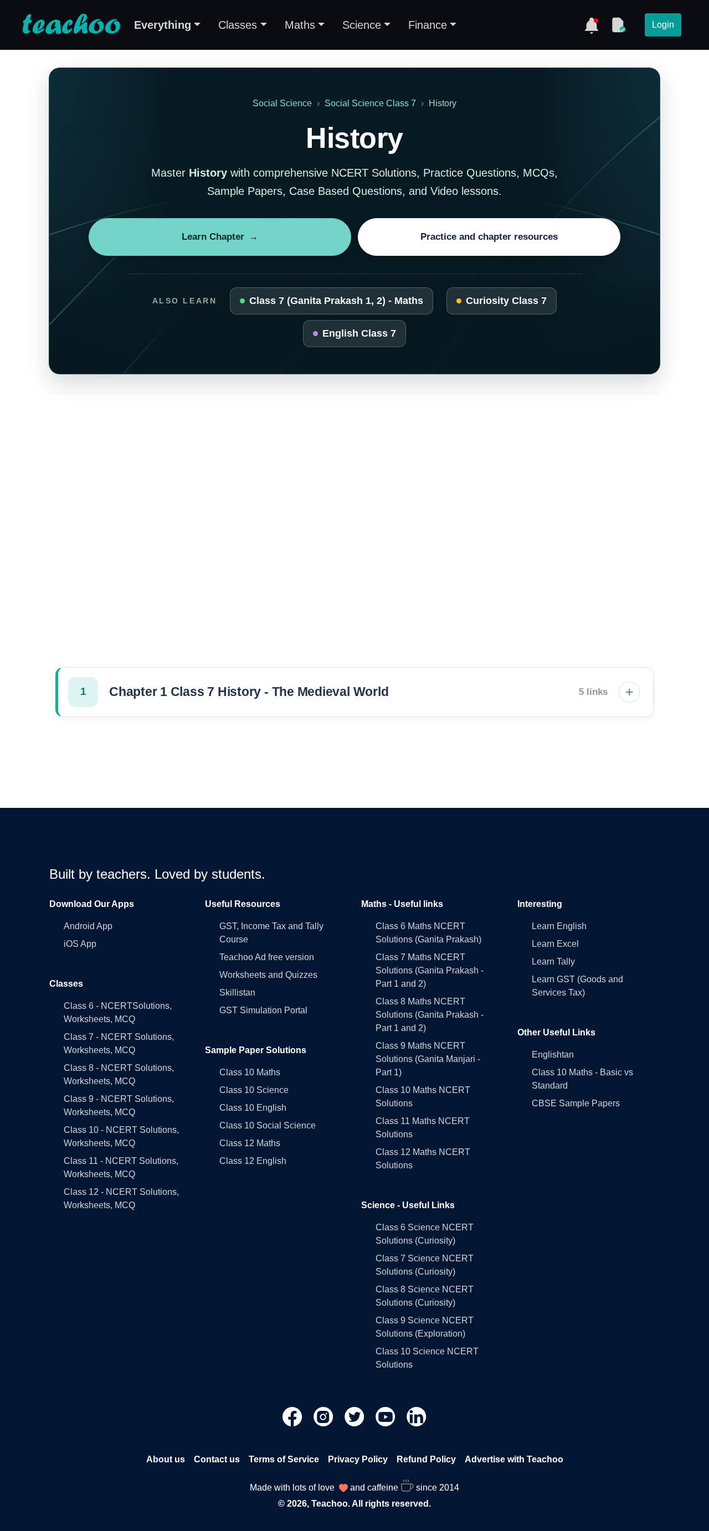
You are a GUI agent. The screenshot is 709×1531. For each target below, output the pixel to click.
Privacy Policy (358, 1459)
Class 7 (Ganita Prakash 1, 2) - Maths (336, 300)
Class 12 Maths (249, 1143)
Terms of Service (284, 1459)
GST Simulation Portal (263, 1010)
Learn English (559, 926)
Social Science (282, 103)
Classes (237, 25)
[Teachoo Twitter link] (356, 1416)
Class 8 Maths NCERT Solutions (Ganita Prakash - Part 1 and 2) (430, 1015)
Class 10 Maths (249, 1072)
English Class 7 (359, 333)
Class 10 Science (254, 1090)
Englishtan (553, 1054)
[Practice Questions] (618, 25)
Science (361, 25)
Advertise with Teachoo (514, 1459)
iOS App (80, 944)
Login (663, 24)
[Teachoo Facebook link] (293, 1416)
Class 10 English (252, 1107)
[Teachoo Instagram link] (325, 1416)
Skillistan (237, 992)
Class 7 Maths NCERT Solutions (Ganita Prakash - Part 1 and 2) (430, 970)
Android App (88, 926)
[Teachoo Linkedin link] (417, 1416)
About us (165, 1459)
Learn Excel (555, 944)
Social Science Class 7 (370, 103)
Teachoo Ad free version (266, 957)
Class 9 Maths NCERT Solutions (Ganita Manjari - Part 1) (428, 1059)
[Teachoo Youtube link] (387, 1416)
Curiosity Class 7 (506, 300)
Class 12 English (252, 1161)
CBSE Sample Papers (576, 1103)
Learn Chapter (220, 236)
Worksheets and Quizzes (268, 975)
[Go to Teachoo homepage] (71, 25)
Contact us (217, 1459)
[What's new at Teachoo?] (591, 25)
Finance (427, 25)
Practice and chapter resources (489, 236)
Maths (300, 25)
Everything (162, 25)
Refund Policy (426, 1459)
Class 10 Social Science (267, 1125)
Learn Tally (553, 961)
